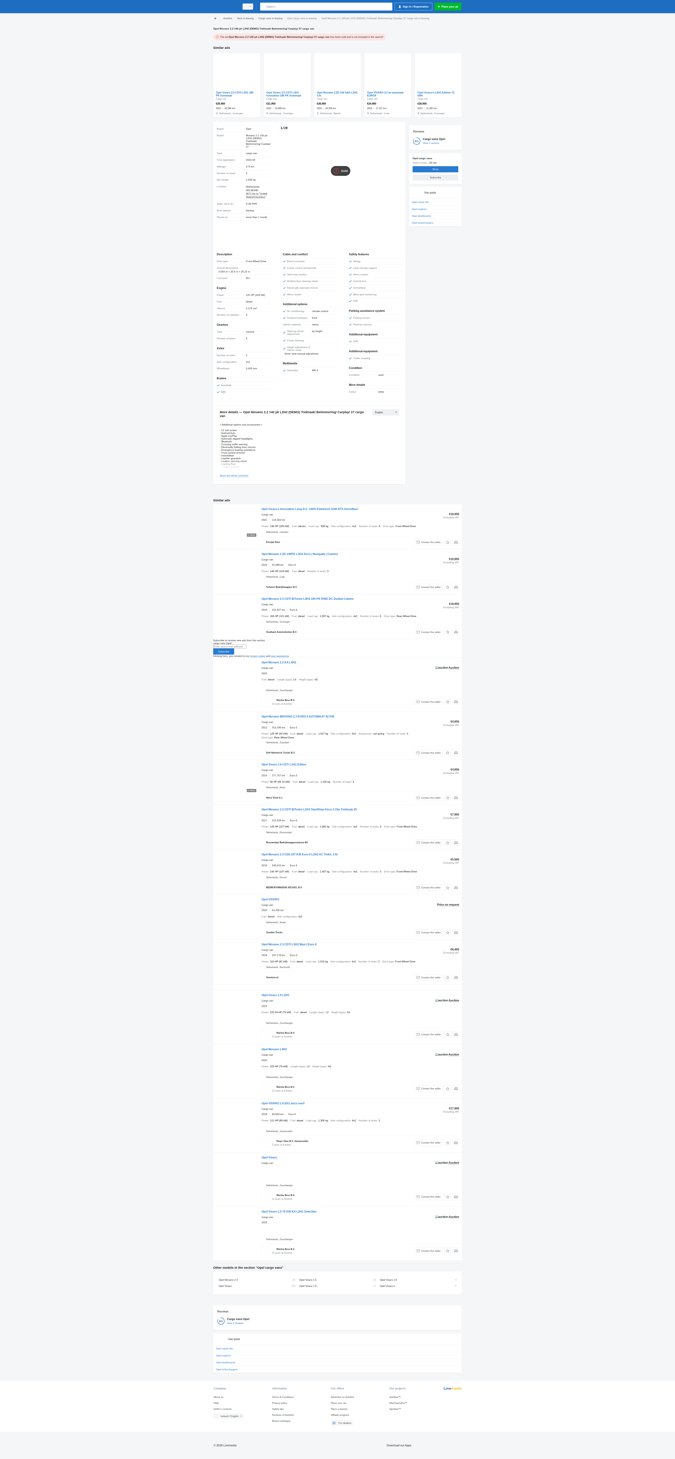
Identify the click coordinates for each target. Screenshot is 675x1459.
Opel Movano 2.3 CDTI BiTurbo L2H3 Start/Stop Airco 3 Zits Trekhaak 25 (309, 809)
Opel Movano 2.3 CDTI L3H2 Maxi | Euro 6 (289, 944)
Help (216, 1403)
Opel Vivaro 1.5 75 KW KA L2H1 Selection (289, 1211)
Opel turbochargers (422, 222)
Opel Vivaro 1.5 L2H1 (275, 995)
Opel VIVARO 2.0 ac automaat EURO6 (385, 94)
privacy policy (257, 656)
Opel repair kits (420, 202)
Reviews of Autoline (283, 1414)
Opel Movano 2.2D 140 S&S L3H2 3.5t (337, 94)
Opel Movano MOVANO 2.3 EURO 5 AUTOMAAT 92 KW (298, 716)
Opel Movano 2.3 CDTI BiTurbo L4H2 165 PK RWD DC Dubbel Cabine (307, 598)
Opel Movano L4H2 (274, 1049)
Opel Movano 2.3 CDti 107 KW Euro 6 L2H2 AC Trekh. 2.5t (300, 854)
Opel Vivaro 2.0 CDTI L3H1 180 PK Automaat (234, 94)
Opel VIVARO (270, 899)
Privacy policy (279, 1403)
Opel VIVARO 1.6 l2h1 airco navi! (283, 1103)
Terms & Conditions (283, 1397)
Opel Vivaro (269, 1157)
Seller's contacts (223, 1409)
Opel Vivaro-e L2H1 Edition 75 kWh (435, 94)
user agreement (280, 656)
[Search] (263, 6)
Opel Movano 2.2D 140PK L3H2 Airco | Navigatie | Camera (300, 554)
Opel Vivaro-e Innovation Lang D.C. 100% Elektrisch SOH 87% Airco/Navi (310, 509)
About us (218, 1397)
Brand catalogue (281, 1420)
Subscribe (223, 651)
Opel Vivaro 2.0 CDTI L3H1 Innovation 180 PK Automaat (283, 94)
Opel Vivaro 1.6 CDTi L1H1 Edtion (284, 764)
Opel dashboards (421, 216)
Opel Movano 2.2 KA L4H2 (279, 662)
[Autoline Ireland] (226, 6)
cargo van (251, 153)
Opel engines (419, 209)
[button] (447, 542)
